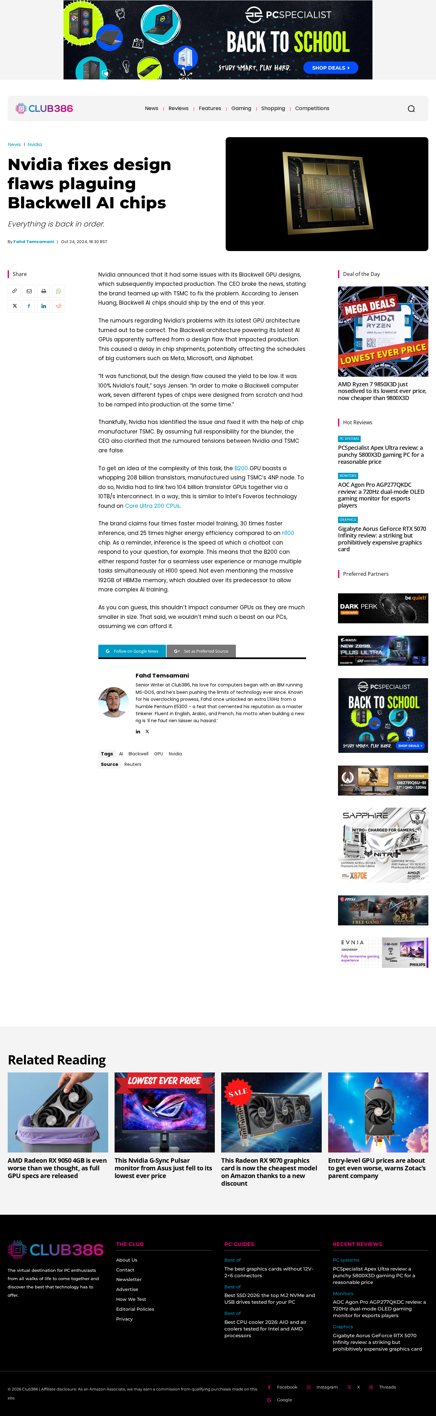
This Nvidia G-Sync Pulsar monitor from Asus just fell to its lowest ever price (163, 1168)
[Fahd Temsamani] (113, 702)
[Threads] (371, 1387)
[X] (14, 306)
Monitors (348, 475)
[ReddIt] (58, 306)
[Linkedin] (43, 306)
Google (284, 1399)
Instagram (327, 1387)
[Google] (269, 1400)
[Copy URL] (14, 291)
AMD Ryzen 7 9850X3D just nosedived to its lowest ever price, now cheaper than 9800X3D (382, 391)
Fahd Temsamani (33, 242)
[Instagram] (308, 1387)
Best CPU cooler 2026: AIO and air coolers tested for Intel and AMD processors (265, 1328)
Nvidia (35, 144)
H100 (288, 533)
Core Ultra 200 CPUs (152, 506)
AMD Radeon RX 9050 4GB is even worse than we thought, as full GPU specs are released (57, 1168)
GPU (158, 754)
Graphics (348, 519)
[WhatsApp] (58, 291)
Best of (232, 1260)
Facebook (287, 1387)
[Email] (28, 291)
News (14, 144)
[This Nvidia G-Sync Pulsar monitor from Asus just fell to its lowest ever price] (165, 1112)
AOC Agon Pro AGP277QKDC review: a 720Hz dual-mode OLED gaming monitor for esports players (381, 495)
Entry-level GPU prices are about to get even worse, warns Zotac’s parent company (377, 1168)
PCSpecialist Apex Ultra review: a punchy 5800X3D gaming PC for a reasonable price (381, 454)
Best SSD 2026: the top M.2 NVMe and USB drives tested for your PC (269, 1298)
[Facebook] (28, 306)
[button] (411, 108)
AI (121, 754)
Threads (387, 1387)
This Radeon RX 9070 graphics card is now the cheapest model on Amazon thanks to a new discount (269, 1172)
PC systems (349, 438)
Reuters (132, 764)
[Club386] (44, 108)
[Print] (43, 291)
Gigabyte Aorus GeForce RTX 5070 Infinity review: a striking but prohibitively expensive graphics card (382, 539)
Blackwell (138, 754)
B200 (241, 468)
